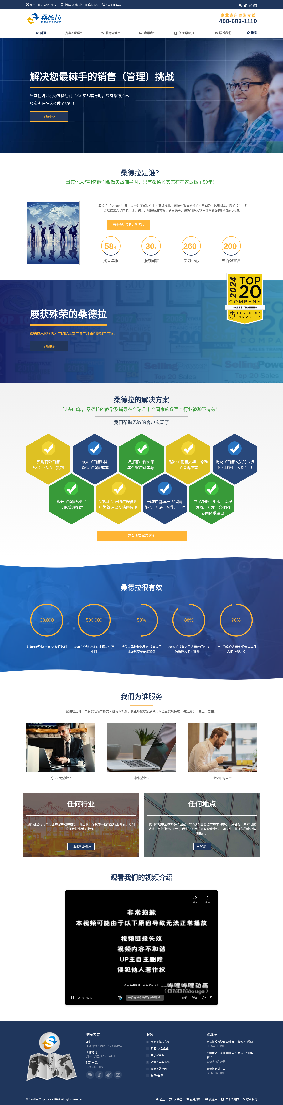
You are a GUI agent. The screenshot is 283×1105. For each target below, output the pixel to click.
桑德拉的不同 (159, 1068)
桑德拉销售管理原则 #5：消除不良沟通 (230, 1041)
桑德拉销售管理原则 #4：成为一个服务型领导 (231, 1055)
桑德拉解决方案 (160, 1041)
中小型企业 (157, 1055)
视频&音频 (157, 1075)
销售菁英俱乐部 (160, 1062)
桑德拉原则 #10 (216, 1068)
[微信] (242, 6)
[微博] (251, 6)
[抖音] (246, 6)
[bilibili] (256, 6)
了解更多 (49, 116)
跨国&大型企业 (160, 1048)
